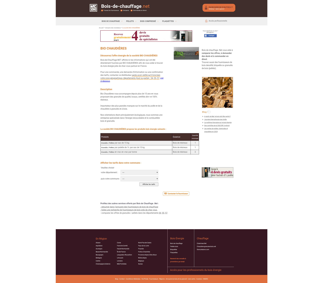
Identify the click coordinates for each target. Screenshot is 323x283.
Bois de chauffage (176, 243)
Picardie (141, 249)
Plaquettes (174, 252)
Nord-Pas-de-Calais (144, 243)
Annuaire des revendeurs (113, 28)
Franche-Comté (122, 246)
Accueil (101, 28)
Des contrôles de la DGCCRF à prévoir (217, 125)
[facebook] (210, 36)
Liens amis (191, 279)
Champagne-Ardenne (103, 264)
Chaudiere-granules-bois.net (206, 246)
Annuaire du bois (171, 279)
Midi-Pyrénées (121, 264)
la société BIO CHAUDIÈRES (131, 28)
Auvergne (99, 249)
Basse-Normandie (102, 252)
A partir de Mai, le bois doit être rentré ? (217, 116)
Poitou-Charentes (144, 252)
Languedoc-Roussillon (124, 255)
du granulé (183, 279)
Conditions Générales (133, 279)
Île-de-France (121, 252)
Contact (122, 279)
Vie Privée (144, 279)
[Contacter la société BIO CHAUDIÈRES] (176, 194)
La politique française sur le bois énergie (218, 122)
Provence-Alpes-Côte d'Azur (147, 255)
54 (160, 213)
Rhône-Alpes (142, 258)
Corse (119, 243)
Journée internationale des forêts (215, 119)
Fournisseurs (153, 279)
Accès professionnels (218, 21)
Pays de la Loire (143, 246)
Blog (116, 279)
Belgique (141, 261)
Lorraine (120, 261)
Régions (162, 279)
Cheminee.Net (201, 243)
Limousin (120, 258)
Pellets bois (174, 246)
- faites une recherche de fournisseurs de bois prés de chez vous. (128, 210)
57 (166, 213)
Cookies (199, 279)
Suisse (140, 264)
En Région (101, 238)
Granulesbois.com (203, 249)
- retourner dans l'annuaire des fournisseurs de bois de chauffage (129, 207)
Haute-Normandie (123, 249)
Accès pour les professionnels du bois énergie (195, 269)
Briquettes (173, 249)
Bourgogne (99, 255)
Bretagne (99, 258)
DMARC (205, 279)
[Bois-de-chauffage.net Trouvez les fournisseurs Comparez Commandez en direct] (93, 10)
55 (163, 213)
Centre (98, 261)
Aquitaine (99, 246)
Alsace (98, 243)
